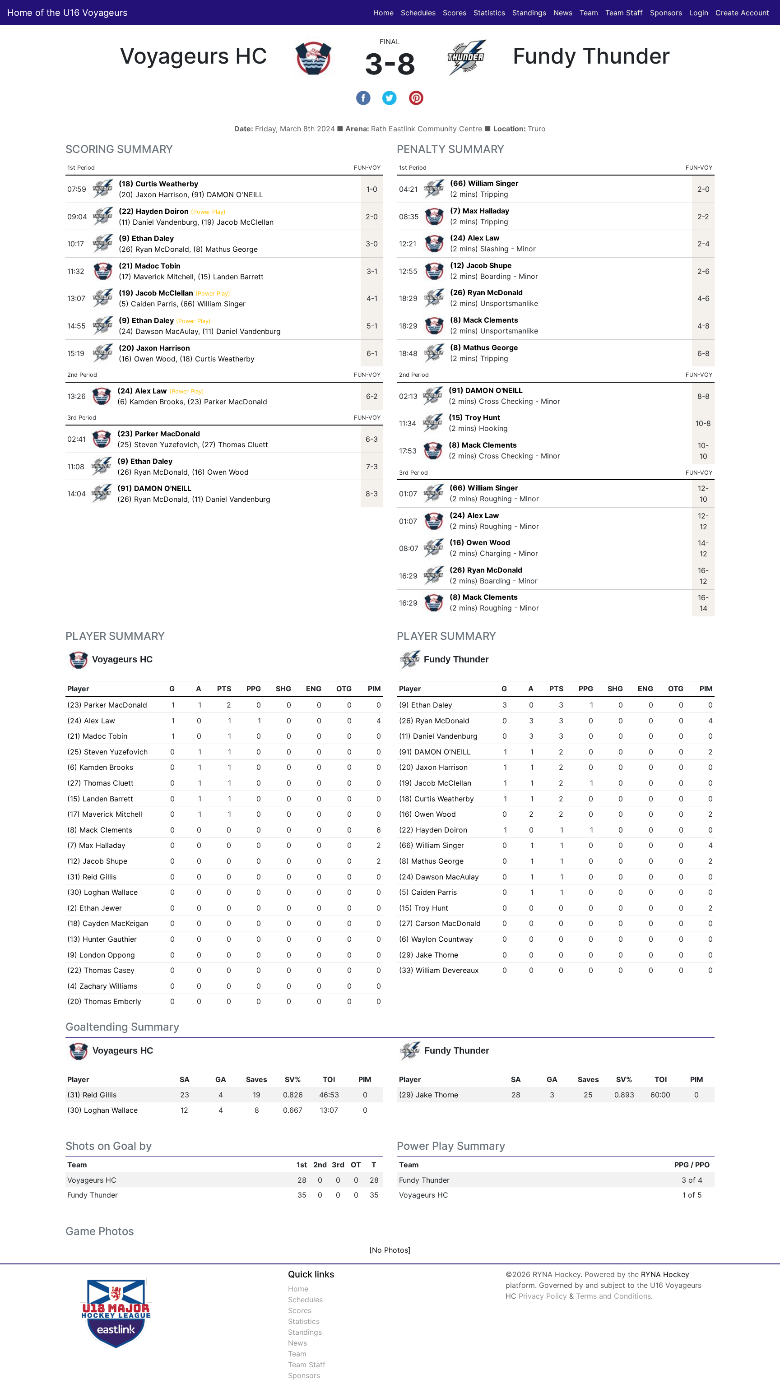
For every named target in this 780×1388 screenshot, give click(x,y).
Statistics (491, 12)
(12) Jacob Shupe (481, 265)
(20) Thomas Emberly (104, 1001)
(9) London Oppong (101, 954)
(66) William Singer (213, 303)
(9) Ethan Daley (425, 704)
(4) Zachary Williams (102, 985)
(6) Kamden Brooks (150, 401)
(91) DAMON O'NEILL (227, 194)
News (562, 12)
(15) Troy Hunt (474, 417)
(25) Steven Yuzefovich (157, 444)
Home (383, 12)
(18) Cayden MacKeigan (107, 923)
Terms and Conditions (613, 1295)
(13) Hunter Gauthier (102, 939)
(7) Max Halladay (479, 210)
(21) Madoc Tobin (97, 735)
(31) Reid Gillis (91, 876)
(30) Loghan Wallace (102, 892)
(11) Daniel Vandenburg (158, 222)
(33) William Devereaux (439, 970)
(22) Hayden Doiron (433, 829)
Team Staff (624, 12)
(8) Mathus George (225, 249)
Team (589, 12)
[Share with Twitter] (389, 97)
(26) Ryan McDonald (154, 249)
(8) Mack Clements (484, 319)
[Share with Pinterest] (416, 97)
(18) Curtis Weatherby (217, 358)
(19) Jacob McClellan (237, 222)
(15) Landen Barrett (231, 276)
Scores (456, 12)
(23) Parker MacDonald (227, 401)
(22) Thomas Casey (101, 970)
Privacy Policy (543, 1295)
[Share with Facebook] (363, 97)
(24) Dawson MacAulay (158, 331)
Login (698, 12)
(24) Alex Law (475, 237)
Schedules (418, 12)
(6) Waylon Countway (436, 939)
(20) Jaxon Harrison (153, 194)
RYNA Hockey (665, 1274)
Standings (529, 12)
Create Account (742, 12)
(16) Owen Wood (147, 358)
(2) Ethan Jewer (94, 907)
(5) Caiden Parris (147, 303)
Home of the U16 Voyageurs (67, 12)
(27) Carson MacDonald (440, 923)
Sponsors (666, 12)
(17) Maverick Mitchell (156, 276)
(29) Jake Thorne (428, 954)
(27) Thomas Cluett (235, 444)
